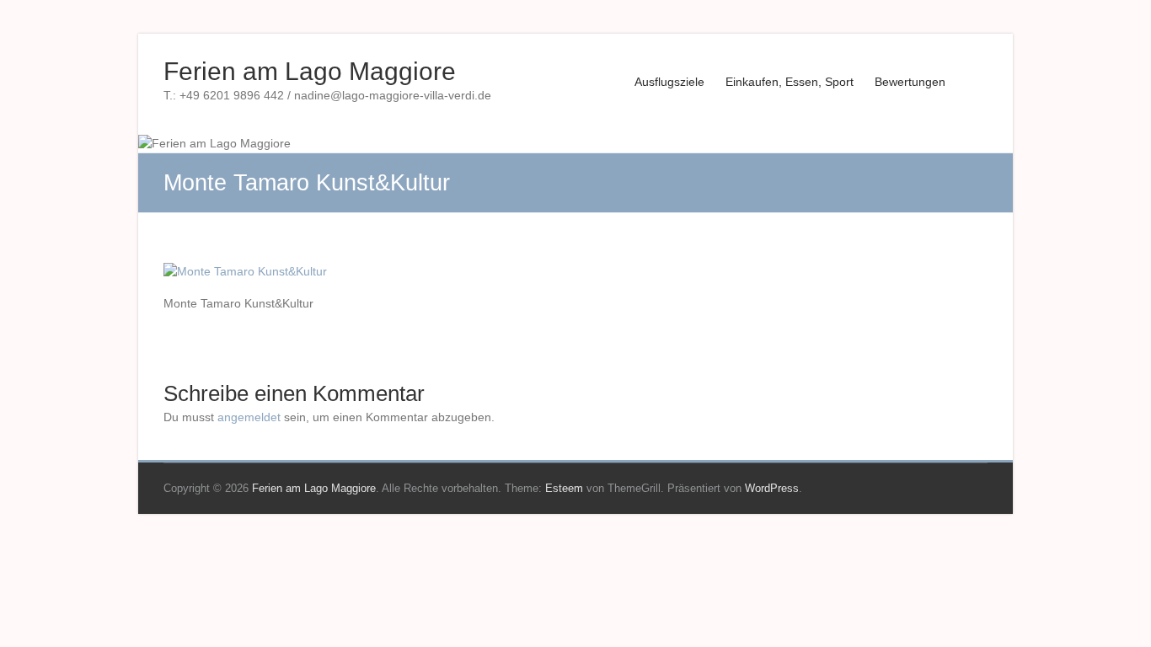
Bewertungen (910, 81)
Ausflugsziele (669, 81)
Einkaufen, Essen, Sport (789, 81)
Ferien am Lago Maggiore (309, 71)
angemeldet (249, 417)
